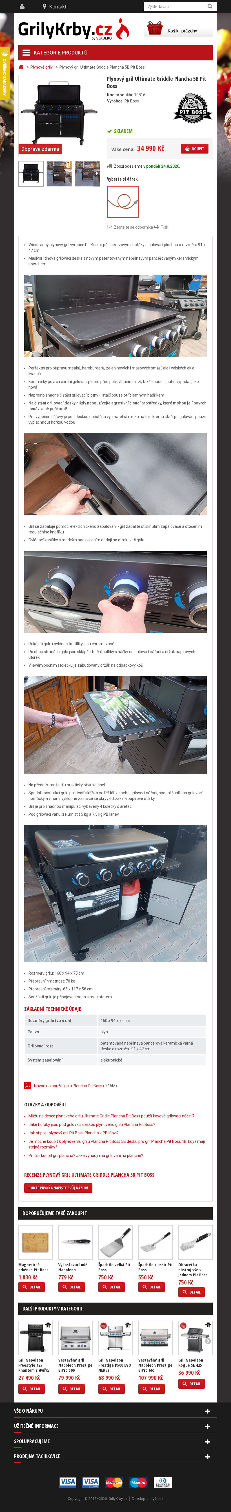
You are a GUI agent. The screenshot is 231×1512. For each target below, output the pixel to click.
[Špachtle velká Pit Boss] (115, 1242)
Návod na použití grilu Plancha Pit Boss (68, 1086)
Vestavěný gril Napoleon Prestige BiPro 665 (155, 1365)
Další (97, 174)
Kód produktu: (120, 95)
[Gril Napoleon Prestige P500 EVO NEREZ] (115, 1338)
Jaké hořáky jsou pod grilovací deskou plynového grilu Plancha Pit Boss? (91, 1124)
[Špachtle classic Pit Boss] (155, 1242)
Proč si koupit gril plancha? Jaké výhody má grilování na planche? (85, 1155)
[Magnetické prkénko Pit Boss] (35, 1242)
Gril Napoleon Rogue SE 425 (190, 1362)
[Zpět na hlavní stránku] (21, 67)
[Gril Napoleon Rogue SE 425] (195, 1338)
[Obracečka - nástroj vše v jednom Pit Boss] (195, 1242)
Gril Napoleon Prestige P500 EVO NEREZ (114, 1365)
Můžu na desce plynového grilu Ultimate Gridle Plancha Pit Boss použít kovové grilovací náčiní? (111, 1116)
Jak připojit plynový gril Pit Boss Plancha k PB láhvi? (73, 1133)
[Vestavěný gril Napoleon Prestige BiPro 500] (75, 1338)
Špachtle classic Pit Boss (155, 1267)
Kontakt (57, 7)
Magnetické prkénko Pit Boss (33, 1267)
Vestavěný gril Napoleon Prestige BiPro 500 (75, 1365)
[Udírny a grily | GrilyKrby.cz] (73, 29)
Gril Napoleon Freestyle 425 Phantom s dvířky (34, 1365)
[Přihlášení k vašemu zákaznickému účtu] (22, 6)
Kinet (159, 1498)
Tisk (164, 227)
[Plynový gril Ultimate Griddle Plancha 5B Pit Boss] (59, 115)
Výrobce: (115, 101)
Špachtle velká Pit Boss (114, 1267)
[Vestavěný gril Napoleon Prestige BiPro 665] (155, 1338)
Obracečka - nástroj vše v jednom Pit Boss (193, 1269)
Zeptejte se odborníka (133, 227)
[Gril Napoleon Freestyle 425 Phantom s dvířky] (35, 1338)
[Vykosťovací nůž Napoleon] (75, 1242)
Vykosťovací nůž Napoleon (72, 1267)
